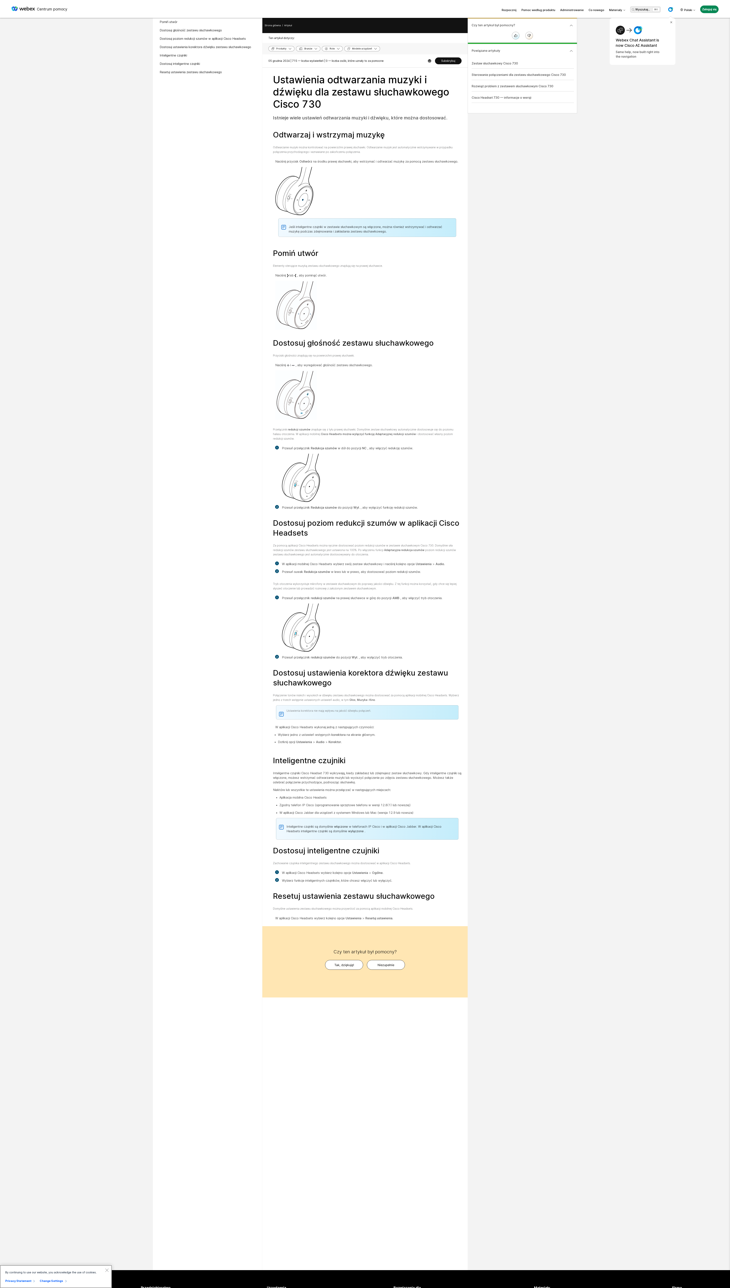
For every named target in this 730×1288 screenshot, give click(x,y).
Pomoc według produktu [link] (538, 10)
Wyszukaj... (642, 9)
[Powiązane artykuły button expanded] (571, 51)
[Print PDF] (429, 60)
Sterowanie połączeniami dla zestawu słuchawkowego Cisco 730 (519, 75)
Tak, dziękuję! (344, 965)
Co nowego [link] (596, 10)
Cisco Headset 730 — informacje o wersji (501, 97)
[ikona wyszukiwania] (633, 9)
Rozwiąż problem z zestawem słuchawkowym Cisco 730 (512, 86)
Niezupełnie (386, 965)
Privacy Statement (18, 1280)
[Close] (107, 1270)
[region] (56, 1276)
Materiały (615, 10)
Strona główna (273, 25)
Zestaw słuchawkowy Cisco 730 (495, 63)
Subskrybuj (448, 60)
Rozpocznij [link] (509, 10)
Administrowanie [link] (572, 10)
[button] (670, 9)
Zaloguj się (709, 9)
